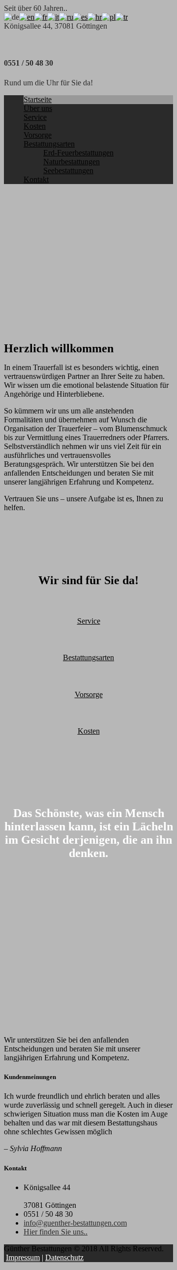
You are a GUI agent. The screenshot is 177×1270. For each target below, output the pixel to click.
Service (35, 117)
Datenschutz (64, 1257)
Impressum (23, 1257)
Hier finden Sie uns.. (56, 1232)
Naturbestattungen (71, 161)
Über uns (38, 108)
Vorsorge (38, 135)
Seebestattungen (68, 170)
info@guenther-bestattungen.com (75, 1223)
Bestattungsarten (49, 144)
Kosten (35, 126)
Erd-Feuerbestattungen (78, 153)
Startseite (38, 99)
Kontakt (36, 179)
